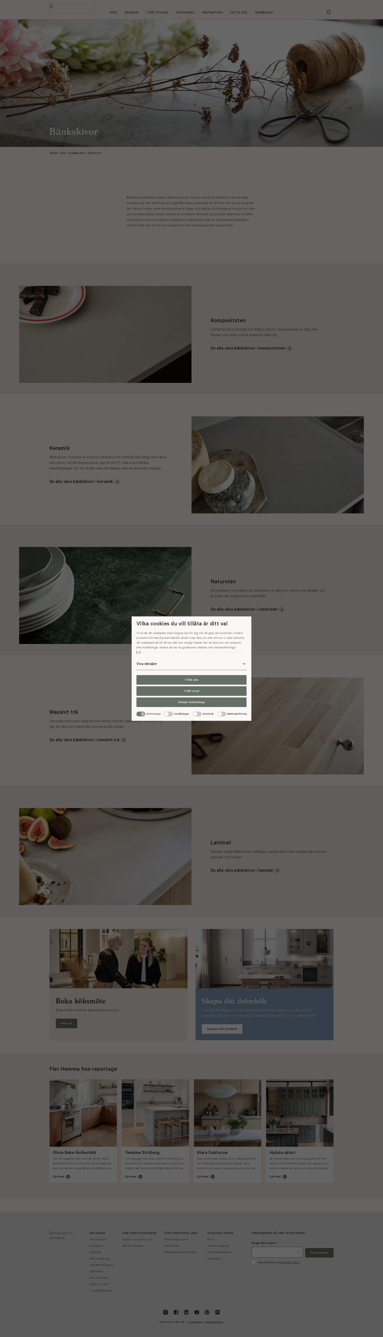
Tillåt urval (191, 691)
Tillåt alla (191, 679)
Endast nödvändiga (191, 702)
